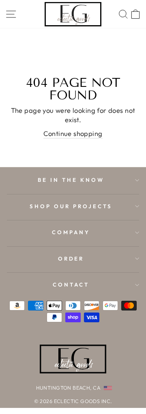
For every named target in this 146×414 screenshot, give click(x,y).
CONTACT (71, 284)
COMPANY (71, 232)
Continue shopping (72, 133)
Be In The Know (71, 180)
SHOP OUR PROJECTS (71, 206)
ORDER (71, 258)
